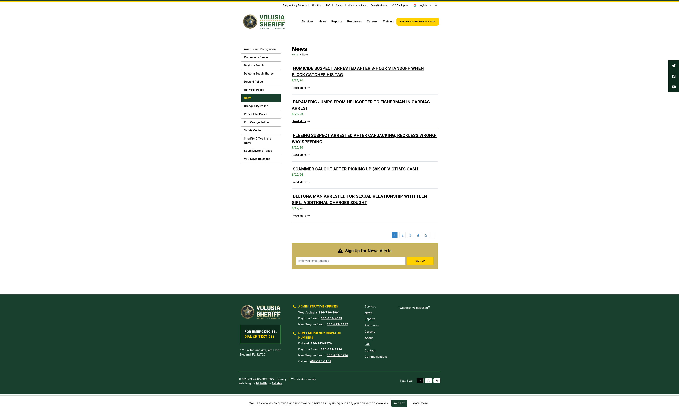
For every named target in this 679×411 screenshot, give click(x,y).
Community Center (256, 57)
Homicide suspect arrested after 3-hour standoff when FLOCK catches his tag (358, 71)
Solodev (277, 383)
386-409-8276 (337, 355)
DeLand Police (253, 81)
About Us (316, 5)
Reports (336, 21)
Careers (372, 21)
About (369, 338)
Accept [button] (399, 403)
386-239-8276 (331, 349)
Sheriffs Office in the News (257, 140)
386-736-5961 (329, 312)
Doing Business (379, 5)
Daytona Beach (254, 65)
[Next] (434, 235)
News (322, 21)
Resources (354, 21)
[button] (436, 5)
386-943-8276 (321, 343)
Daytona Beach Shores (259, 73)
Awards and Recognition (260, 49)
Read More (299, 87)
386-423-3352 (337, 324)
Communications (357, 5)
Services (308, 21)
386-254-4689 (331, 318)
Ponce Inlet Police (255, 114)
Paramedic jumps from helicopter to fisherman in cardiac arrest (361, 105)
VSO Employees (400, 5)
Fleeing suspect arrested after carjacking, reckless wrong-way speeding (364, 138)
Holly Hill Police (254, 89)
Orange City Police (256, 106)
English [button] (423, 5)
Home (295, 54)
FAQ (328, 5)
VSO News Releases (257, 159)
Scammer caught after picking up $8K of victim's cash (355, 169)
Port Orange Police (256, 122)
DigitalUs (261, 383)
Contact (339, 5)
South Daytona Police (258, 150)
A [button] (420, 380)
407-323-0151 (320, 361)
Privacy (282, 379)
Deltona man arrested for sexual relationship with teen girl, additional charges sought (359, 199)
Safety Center (253, 130)
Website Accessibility (303, 379)
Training (388, 21)
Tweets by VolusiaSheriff (414, 307)
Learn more (420, 403)
